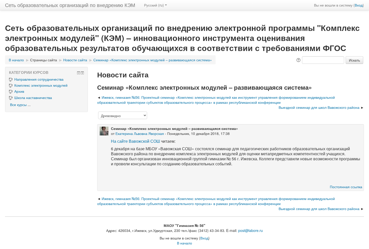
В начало (184, 242)
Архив (19, 91)
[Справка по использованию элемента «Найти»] (298, 59)
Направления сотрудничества (39, 79)
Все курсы (18, 104)
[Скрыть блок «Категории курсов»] (78, 72)
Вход (359, 5)
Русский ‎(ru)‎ (154, 5)
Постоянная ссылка (346, 186)
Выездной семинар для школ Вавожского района (319, 107)
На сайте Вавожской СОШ (135, 141)
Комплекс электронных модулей (41, 85)
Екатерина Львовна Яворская (139, 133)
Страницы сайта (43, 59)
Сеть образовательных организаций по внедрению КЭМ (70, 5)
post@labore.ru (250, 230)
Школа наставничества (33, 97)
